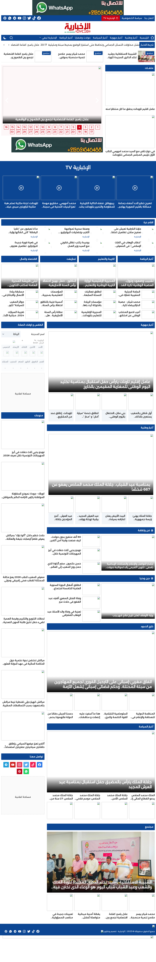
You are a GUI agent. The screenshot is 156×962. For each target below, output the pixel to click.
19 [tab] (79, 131)
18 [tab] (85, 131)
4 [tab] (79, 127)
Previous (97, 100)
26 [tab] (36, 131)
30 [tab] (12, 131)
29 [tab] (18, 131)
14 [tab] (18, 127)
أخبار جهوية (116, 37)
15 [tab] (12, 127)
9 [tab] (49, 127)
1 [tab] (97, 127)
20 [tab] (73, 131)
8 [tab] (55, 127)
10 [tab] (42, 127)
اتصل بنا (149, 18)
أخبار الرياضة (66, 37)
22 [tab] (60, 131)
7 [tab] (61, 127)
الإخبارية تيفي (49, 37)
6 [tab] (67, 127)
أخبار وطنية (131, 37)
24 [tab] (48, 131)
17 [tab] (91, 131)
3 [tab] (85, 127)
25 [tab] (42, 131)
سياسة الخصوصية (132, 18)
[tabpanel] (52, 94)
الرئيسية (144, 37)
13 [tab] (24, 127)
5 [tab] (73, 127)
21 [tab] (67, 131)
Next (7, 100)
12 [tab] (30, 127)
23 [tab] (54, 131)
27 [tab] (30, 131)
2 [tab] (91, 127)
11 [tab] (37, 127)
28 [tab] (24, 131)
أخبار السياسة (100, 37)
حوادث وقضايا (82, 37)
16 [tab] (6, 127)
